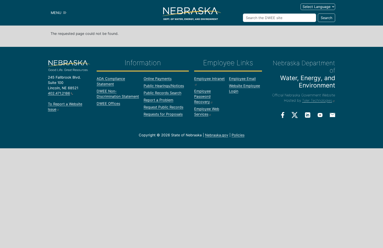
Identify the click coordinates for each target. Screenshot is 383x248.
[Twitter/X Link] (294, 115)
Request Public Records (163, 107)
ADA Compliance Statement (111, 81)
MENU (57, 12)
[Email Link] (332, 114)
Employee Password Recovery (202, 96)
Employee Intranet (209, 78)
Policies (238, 135)
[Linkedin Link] (307, 115)
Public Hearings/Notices (164, 85)
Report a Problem (158, 100)
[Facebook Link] (282, 115)
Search (326, 18)
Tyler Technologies (317, 100)
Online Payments (158, 78)
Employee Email (242, 78)
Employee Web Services (206, 111)
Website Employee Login (244, 88)
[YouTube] (320, 115)
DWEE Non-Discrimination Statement (118, 94)
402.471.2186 (59, 93)
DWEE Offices (108, 103)
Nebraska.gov (216, 135)
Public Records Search (162, 93)
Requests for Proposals (163, 114)
